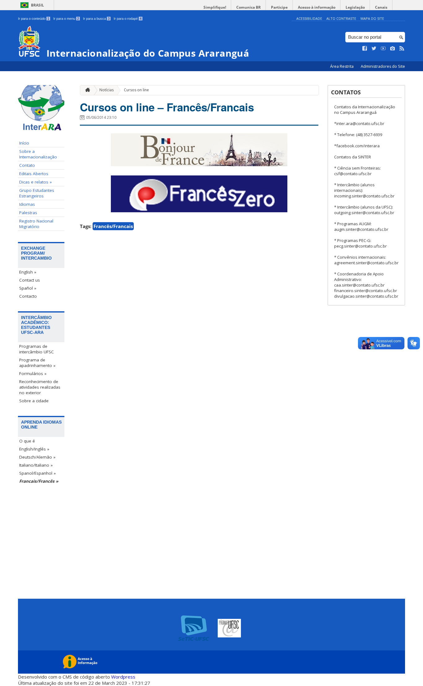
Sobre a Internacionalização (38, 154)
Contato (27, 165)
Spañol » (27, 288)
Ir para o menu (66, 18)
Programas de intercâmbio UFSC (36, 349)
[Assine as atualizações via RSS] (401, 48)
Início (24, 143)
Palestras (28, 212)
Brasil (37, 5)
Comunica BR (248, 7)
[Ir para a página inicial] (86, 90)
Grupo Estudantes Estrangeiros (36, 193)
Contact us (29, 280)
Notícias (106, 90)
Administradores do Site (383, 66)
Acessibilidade (309, 18)
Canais (381, 7)
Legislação (355, 7)
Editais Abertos (33, 173)
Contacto (28, 296)
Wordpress (123, 677)
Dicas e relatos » (35, 182)
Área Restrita (342, 66)
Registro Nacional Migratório (36, 223)
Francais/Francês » (38, 481)
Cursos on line (136, 90)
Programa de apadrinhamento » (37, 362)
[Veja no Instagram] (392, 48)
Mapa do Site (372, 18)
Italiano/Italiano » (36, 465)
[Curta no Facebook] (364, 48)
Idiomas (27, 204)
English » (27, 272)
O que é (27, 441)
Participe (279, 7)
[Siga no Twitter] (374, 48)
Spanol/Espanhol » (37, 473)
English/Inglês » (34, 449)
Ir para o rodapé (128, 18)
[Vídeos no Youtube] (383, 48)
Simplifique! (214, 7)
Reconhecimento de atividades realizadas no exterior (39, 387)
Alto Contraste (341, 18)
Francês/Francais (113, 226)
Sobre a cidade (34, 400)
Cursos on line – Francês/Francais (167, 107)
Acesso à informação (316, 7)
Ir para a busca (96, 18)
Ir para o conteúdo (33, 18)
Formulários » (32, 373)
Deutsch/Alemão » (37, 457)
